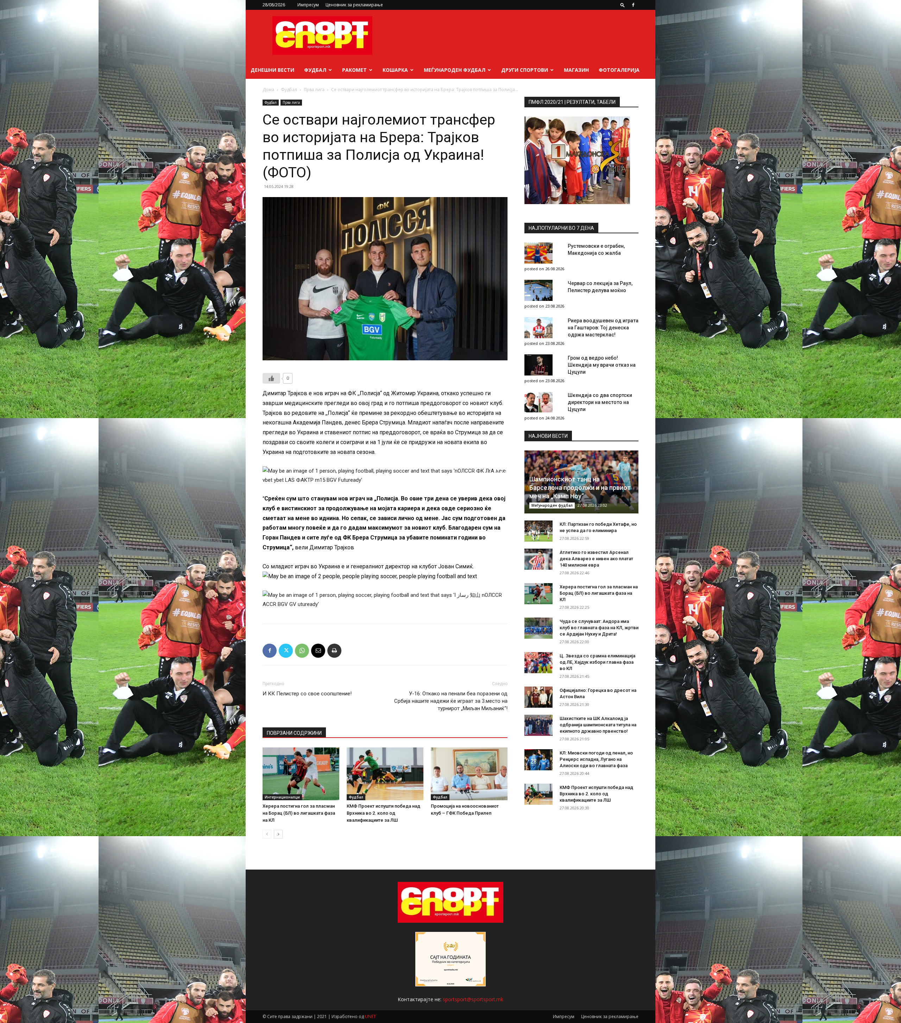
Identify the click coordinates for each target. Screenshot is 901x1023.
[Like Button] (271, 378)
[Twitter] (286, 651)
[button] (622, 4)
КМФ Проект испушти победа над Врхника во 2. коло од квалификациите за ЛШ (383, 813)
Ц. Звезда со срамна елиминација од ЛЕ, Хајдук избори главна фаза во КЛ (597, 662)
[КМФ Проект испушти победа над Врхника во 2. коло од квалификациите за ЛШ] (385, 773)
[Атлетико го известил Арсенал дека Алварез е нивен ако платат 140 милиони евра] (538, 559)
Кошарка (395, 70)
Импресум (308, 5)
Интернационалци (282, 797)
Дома (268, 90)
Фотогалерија (619, 70)
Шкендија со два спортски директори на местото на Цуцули (600, 402)
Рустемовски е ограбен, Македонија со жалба (596, 249)
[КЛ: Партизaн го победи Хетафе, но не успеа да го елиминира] (538, 531)
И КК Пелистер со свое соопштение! (307, 693)
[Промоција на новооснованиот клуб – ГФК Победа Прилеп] (469, 773)
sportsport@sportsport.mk (473, 999)
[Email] (318, 651)
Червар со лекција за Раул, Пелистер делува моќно (600, 286)
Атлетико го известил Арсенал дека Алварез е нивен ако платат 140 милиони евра (596, 559)
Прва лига (314, 90)
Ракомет (354, 70)
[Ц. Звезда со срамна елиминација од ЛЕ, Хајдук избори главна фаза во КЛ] (538, 662)
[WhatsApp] (302, 651)
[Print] (334, 651)
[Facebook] (633, 5)
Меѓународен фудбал (454, 70)
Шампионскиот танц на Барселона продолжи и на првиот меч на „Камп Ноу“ (580, 487)
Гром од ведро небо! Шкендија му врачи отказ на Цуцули (602, 365)
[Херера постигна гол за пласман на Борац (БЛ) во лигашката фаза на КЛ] (301, 773)
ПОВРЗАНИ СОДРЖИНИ (294, 733)
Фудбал (315, 70)
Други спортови (524, 70)
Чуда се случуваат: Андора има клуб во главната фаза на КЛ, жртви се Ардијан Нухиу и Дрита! (599, 628)
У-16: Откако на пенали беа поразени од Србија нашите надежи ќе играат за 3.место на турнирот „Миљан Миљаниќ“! (451, 701)
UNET (370, 1016)
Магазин (576, 70)
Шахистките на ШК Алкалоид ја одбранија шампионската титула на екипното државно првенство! (598, 725)
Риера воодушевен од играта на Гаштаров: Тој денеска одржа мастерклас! (603, 327)
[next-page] (278, 834)
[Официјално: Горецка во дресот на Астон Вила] (538, 697)
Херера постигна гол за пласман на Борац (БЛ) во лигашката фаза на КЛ (299, 813)
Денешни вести (272, 70)
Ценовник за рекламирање (354, 5)
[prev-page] (267, 834)
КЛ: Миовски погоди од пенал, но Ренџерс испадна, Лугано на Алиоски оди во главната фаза (596, 759)
